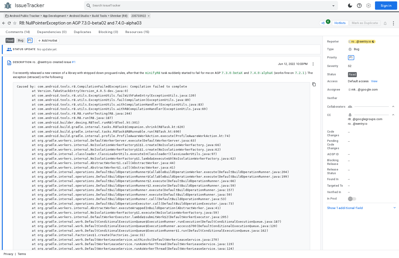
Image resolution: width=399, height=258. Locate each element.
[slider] (323, 143)
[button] (361, 49)
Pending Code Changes (333, 144)
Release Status (332, 171)
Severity (332, 66)
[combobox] (212, 5)
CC (329, 115)
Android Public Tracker (24, 16)
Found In (333, 179)
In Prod (332, 198)
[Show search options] (333, 5)
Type (330, 49)
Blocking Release (333, 162)
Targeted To (335, 185)
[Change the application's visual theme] (350, 5)
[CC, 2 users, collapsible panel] (371, 115)
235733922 (138, 16)
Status (331, 74)
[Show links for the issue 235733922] (149, 15)
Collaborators (336, 106)
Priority (332, 57)
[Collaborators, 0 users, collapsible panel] (371, 106)
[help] (359, 5)
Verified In (334, 192)
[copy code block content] (314, 84)
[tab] (17, 32)
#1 (73, 62)
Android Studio (79, 16)
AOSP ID (333, 154)
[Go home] (3, 23)
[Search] (88, 5)
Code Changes (333, 133)
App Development (54, 16)
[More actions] (393, 23)
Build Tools (99, 16)
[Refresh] (9, 23)
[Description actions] (313, 63)
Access (332, 81)
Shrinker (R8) (118, 16)
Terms (22, 254)
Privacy (8, 254)
